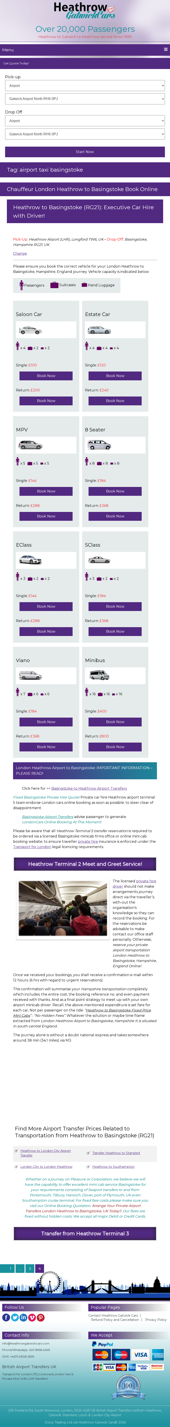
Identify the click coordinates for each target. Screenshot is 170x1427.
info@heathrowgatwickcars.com (25, 1343)
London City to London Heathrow (46, 1167)
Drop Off (13, 112)
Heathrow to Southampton (113, 1167)
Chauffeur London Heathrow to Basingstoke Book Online (82, 189)
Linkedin (23, 1318)
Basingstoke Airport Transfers (47, 817)
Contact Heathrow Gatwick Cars (113, 1316)
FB (6, 1318)
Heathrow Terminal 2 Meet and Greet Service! (85, 864)
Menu (8, 50)
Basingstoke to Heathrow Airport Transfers (89, 788)
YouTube (32, 1318)
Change (20, 253)
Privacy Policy (156, 1320)
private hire (88, 841)
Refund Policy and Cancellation (115, 1320)
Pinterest (41, 1318)
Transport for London (32, 847)
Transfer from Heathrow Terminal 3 (85, 1233)
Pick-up (13, 77)
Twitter (15, 1318)
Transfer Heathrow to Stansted (116, 1153)
